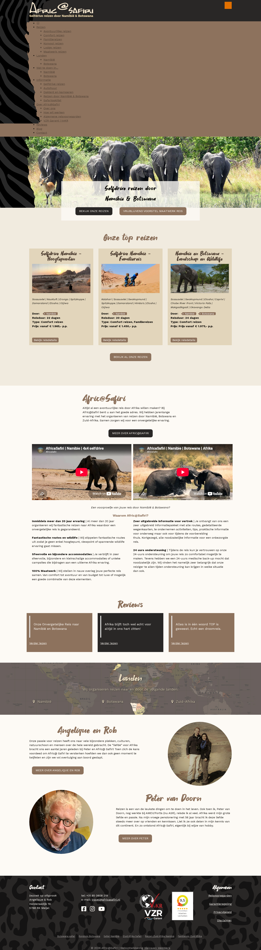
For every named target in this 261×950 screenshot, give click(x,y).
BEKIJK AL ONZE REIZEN (131, 357)
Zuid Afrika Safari (132, 936)
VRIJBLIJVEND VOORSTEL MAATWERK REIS (153, 211)
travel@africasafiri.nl (106, 899)
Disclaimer (224, 920)
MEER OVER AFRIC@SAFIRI (130, 433)
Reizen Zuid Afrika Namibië (159, 936)
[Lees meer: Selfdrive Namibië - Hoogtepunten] (61, 278)
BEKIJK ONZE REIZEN (94, 211)
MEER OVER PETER (135, 838)
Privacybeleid (223, 912)
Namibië (51, 313)
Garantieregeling (220, 904)
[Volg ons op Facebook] (83, 910)
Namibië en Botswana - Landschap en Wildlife (199, 256)
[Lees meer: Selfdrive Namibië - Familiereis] (130, 278)
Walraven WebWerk (157, 948)
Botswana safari (66, 936)
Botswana (208, 313)
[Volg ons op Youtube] (101, 910)
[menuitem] (38, 23)
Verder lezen (38, 643)
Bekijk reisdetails (45, 340)
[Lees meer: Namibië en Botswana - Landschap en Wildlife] (200, 278)
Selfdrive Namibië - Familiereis (130, 256)
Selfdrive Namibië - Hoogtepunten (61, 256)
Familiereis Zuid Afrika (190, 936)
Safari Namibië (111, 936)
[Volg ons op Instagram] (92, 910)
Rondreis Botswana (89, 936)
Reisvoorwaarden (220, 895)
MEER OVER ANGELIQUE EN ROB (58, 770)
